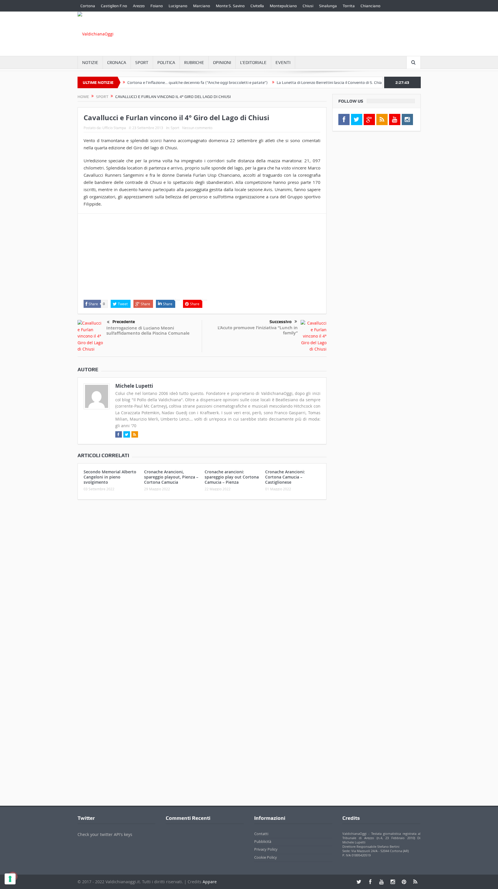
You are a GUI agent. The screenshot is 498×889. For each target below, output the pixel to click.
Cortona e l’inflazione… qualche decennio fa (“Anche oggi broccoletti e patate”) (180, 82)
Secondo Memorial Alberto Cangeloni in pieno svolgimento (110, 477)
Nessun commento (197, 127)
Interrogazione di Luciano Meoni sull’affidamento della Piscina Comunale (148, 330)
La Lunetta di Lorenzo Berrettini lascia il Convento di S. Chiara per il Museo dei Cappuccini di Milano (347, 82)
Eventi (283, 62)
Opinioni (222, 62)
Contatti (261, 833)
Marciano (201, 5)
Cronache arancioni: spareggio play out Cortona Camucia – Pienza (232, 477)
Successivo (280, 321)
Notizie (90, 62)
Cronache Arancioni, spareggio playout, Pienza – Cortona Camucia (171, 477)
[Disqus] (202, 580)
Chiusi (308, 5)
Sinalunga (328, 5)
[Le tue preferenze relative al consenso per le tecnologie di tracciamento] (10, 878)
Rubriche (194, 62)
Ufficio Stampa (114, 127)
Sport (141, 62)
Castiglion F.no (114, 5)
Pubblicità (262, 841)
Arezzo (139, 5)
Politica (166, 62)
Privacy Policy (266, 849)
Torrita (349, 5)
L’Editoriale (253, 62)
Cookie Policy (265, 857)
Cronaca (116, 62)
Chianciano (370, 5)
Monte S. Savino (230, 5)
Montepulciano (283, 5)
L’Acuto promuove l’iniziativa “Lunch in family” (258, 330)
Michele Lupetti (134, 386)
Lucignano (178, 5)
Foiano (156, 5)
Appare (210, 881)
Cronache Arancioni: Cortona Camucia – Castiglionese (285, 477)
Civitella (257, 5)
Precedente (123, 321)
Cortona (87, 5)
